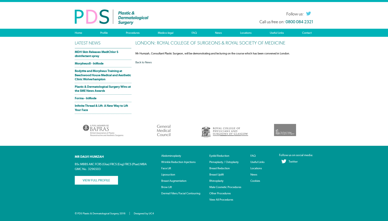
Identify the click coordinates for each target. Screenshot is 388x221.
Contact (307, 32)
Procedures (133, 32)
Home (78, 32)
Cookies (255, 181)
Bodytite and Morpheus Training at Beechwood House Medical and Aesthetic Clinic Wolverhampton (103, 75)
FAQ (194, 32)
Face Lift (166, 168)
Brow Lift (166, 187)
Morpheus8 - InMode (89, 63)
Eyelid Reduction (219, 156)
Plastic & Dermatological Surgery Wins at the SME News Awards (103, 88)
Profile (104, 32)
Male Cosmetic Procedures (225, 187)
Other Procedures (220, 193)
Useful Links (277, 32)
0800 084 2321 (299, 21)
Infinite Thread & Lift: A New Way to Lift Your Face (101, 107)
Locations (246, 32)
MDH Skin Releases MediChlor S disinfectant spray (96, 54)
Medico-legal (165, 32)
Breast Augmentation (174, 181)
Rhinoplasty (216, 181)
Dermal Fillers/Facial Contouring (180, 193)
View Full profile (96, 180)
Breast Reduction (219, 168)
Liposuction (168, 174)
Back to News (143, 62)
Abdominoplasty (171, 156)
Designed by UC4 (144, 213)
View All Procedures (221, 199)
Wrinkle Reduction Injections (178, 162)
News (218, 32)
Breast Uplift (216, 174)
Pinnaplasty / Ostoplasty (224, 162)
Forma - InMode (85, 98)
